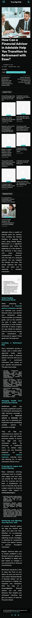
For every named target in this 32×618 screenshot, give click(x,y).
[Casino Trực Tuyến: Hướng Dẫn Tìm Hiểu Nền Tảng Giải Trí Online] (9, 109)
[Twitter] (18, 615)
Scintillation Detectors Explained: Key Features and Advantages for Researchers (7, 81)
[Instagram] (15, 615)
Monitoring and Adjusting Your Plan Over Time (10, 292)
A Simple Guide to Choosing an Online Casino (21, 149)
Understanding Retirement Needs (9, 282)
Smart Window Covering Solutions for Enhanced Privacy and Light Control (23, 80)
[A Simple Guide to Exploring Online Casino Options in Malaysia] (9, 175)
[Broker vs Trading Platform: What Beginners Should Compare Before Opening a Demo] (9, 141)
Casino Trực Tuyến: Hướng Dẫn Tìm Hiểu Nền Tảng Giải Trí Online (8, 119)
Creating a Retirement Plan (11, 284)
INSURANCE (4, 69)
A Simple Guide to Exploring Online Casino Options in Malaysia (8, 185)
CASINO (9, 115)
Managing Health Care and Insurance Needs (11, 287)
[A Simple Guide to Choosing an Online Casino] (23, 139)
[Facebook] (12, 615)
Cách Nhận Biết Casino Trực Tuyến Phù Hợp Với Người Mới (22, 118)
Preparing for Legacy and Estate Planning (11, 289)
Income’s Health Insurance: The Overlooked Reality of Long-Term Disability (8, 222)
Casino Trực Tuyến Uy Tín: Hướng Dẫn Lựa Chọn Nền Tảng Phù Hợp (23, 183)
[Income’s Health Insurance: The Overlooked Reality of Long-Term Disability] (9, 211)
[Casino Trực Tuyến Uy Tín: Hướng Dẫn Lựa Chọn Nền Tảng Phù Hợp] (23, 172)
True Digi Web (16, 611)
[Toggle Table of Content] (18, 279)
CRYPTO (9, 146)
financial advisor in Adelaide (16, 72)
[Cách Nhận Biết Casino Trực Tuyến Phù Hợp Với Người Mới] (23, 108)
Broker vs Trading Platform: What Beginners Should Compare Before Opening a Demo (6, 152)
